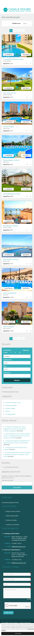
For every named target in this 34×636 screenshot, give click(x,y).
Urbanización (7, 360)
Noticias (7, 411)
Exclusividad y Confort (11, 160)
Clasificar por (16, 23)
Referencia (6, 372)
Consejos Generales (11, 405)
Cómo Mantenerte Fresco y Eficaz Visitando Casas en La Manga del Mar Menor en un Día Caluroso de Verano (16, 436)
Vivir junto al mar (9, 93)
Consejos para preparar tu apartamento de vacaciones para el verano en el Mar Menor (16, 442)
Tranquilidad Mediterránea (13, 59)
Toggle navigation (3, 4)
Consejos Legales (10, 408)
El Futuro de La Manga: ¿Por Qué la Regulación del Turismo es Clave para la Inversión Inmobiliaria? (14, 429)
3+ (20, 352)
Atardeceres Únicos (10, 226)
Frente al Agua (8, 126)
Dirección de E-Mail (8, 480)
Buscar (17, 380)
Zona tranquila (8, 327)
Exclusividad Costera (10, 259)
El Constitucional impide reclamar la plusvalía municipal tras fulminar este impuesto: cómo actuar (16, 454)
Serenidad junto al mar (11, 194)
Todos (5, 352)
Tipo (4, 366)
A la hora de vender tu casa (13, 402)
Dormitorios (7, 350)
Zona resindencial (9, 293)
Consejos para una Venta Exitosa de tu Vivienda (15, 448)
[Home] (17, 10)
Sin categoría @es (10, 414)
